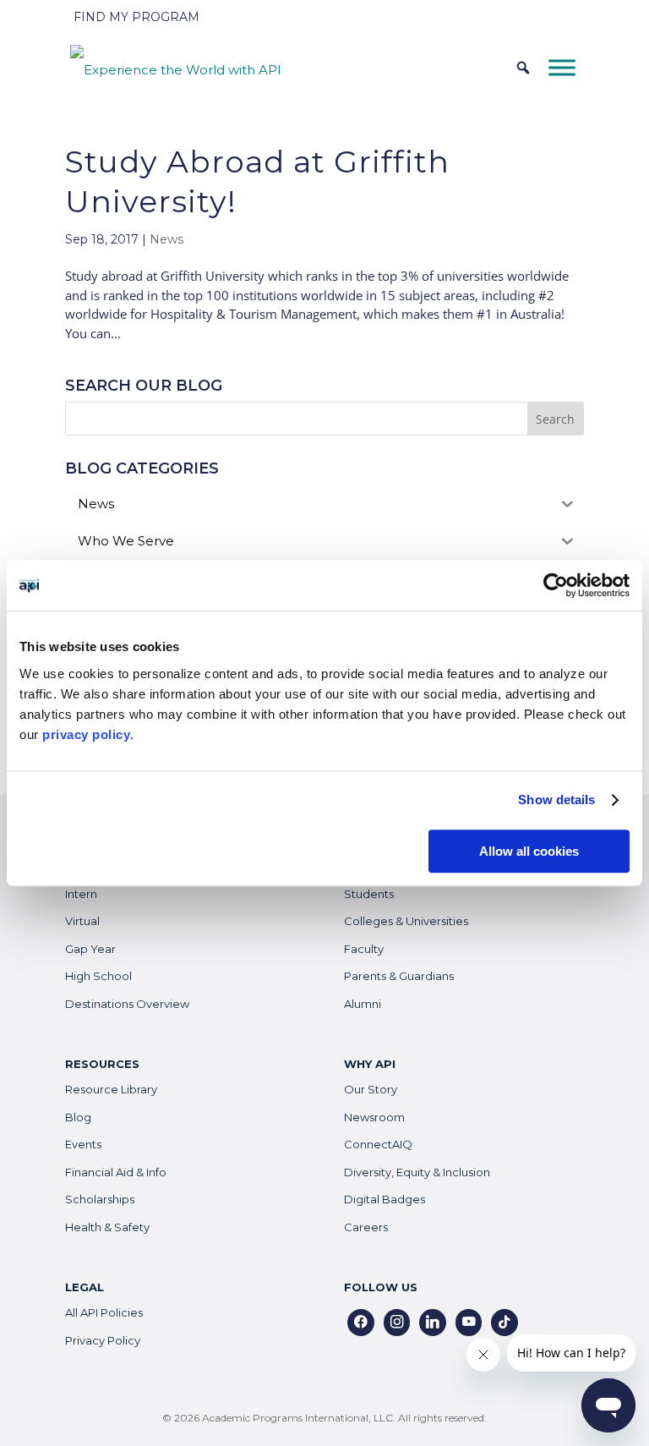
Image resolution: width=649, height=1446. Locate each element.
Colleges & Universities (406, 921)
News (166, 239)
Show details (556, 799)
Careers (366, 1227)
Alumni (362, 1004)
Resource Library (111, 1089)
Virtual (82, 921)
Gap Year (90, 949)
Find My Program (136, 17)
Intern (81, 894)
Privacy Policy (102, 1340)
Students (369, 894)
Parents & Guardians (399, 976)
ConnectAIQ (378, 1144)
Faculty (364, 949)
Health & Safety (107, 1227)
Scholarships (99, 1199)
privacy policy (86, 734)
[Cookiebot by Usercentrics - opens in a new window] (556, 585)
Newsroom (374, 1117)
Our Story (370, 1089)
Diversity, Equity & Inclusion (417, 1172)
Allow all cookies (529, 851)
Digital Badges (384, 1199)
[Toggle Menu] (561, 67)
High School (98, 976)
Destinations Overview (127, 1004)
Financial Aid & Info (115, 1172)
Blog (78, 1117)
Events (83, 1144)
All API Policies (104, 1312)
